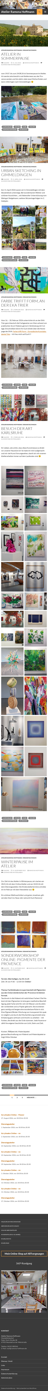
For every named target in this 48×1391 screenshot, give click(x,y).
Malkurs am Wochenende (11, 1222)
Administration (6, 1378)
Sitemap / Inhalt (6, 1361)
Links (3, 1365)
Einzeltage (5, 1243)
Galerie (6, 63)
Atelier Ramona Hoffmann (17, 11)
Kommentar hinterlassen (13, 872)
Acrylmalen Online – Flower (12, 1115)
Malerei (32, 127)
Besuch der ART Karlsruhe (16, 430)
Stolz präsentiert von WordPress (26, 1388)
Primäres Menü (45, 12)
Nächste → (31, 1097)
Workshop (23, 129)
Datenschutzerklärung (9, 1374)
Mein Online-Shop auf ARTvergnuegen (24, 1253)
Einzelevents (6, 1239)
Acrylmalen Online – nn (11, 1133)
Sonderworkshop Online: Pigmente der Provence (23, 959)
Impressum (5, 1369)
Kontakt (4, 1357)
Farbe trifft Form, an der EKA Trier (23, 303)
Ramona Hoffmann (31, 63)
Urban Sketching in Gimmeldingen (21, 172)
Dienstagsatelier (8, 1124)
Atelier (17, 127)
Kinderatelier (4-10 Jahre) (10, 1234)
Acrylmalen (7, 127)
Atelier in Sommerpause (15, 56)
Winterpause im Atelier (17, 863)
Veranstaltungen (29, 50)
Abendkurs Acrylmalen (10, 1226)
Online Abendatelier (9, 1230)
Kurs (24, 127)
